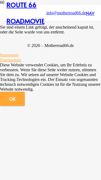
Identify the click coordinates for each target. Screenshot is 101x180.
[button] (90, 13)
